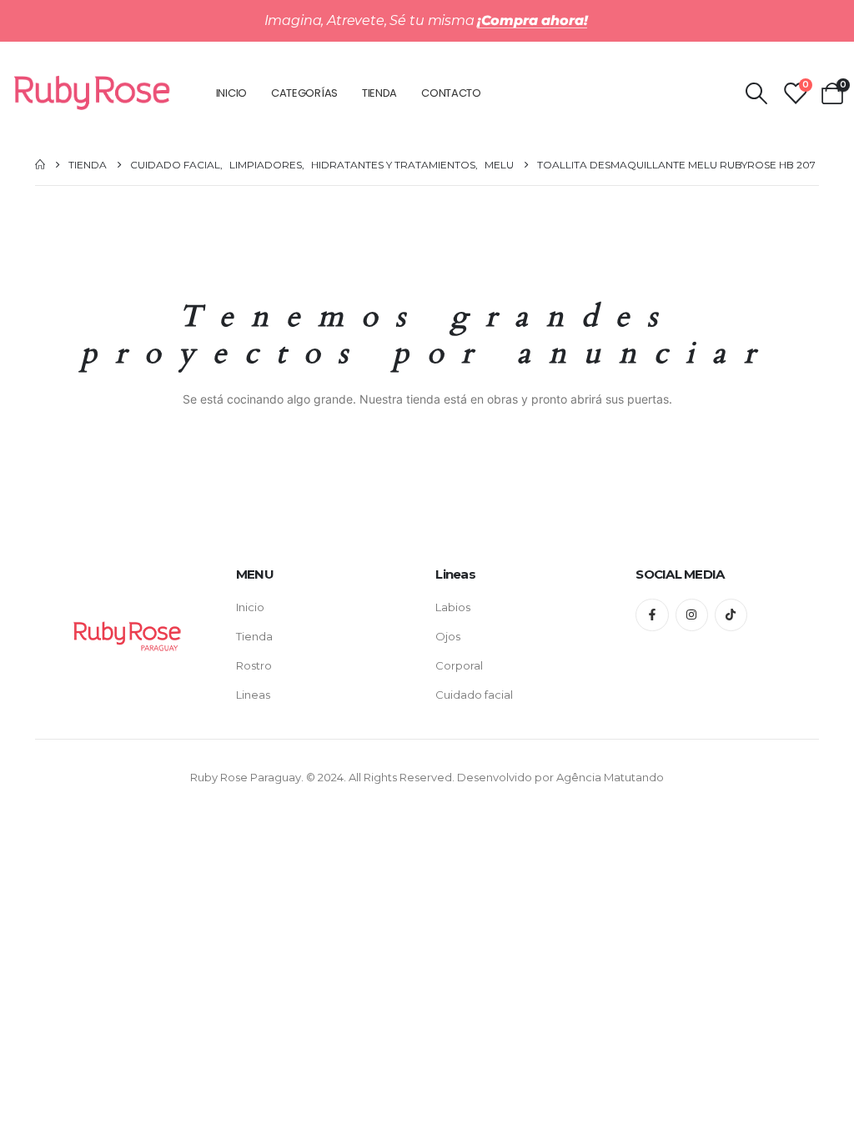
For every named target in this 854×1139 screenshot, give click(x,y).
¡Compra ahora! (532, 20)
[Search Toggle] (757, 93)
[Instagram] (692, 615)
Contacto (451, 93)
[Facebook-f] (651, 615)
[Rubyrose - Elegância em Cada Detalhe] (92, 92)
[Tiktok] (731, 615)
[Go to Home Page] (40, 164)
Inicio (231, 93)
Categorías (304, 93)
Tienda (379, 93)
